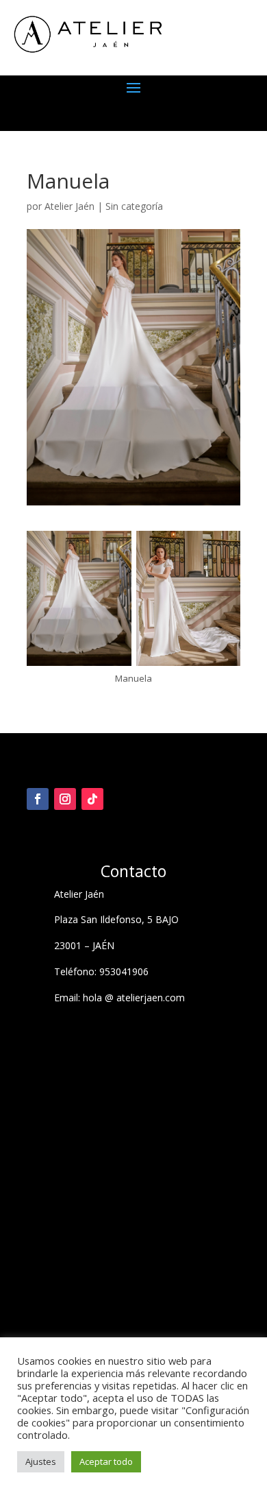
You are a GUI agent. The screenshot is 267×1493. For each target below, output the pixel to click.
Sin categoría (134, 206)
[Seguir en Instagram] (65, 799)
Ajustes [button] (40, 1461)
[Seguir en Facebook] (38, 799)
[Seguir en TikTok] (92, 799)
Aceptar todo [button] (106, 1461)
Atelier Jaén (69, 206)
